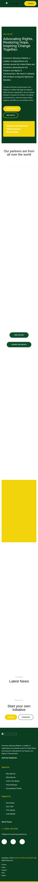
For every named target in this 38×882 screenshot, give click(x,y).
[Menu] (2, 3)
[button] (11, 717)
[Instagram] (22, 841)
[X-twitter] (13, 841)
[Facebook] (4, 841)
